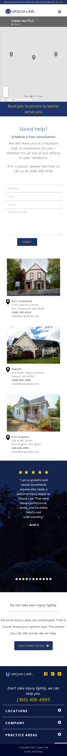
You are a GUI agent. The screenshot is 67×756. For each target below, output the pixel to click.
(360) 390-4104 (57, 2)
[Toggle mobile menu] (60, 12)
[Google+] (53, 674)
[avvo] (59, 674)
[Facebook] (46, 674)
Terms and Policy (33, 751)
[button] (16, 579)
